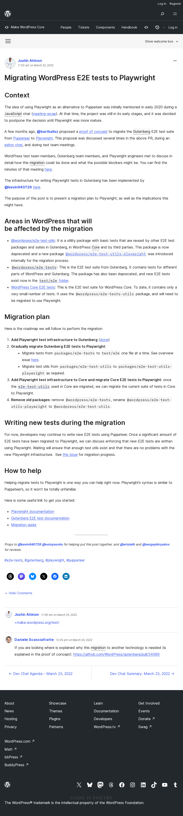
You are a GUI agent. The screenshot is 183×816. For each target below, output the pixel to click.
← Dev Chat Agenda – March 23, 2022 (41, 673)
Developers (103, 719)
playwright (54, 560)
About (9, 703)
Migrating (20, 77)
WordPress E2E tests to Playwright (96, 77)
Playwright (44, 138)
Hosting (10, 719)
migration (37, 162)
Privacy (10, 727)
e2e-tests (13, 560)
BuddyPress (16, 765)
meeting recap (44, 113)
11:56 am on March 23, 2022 (59, 614)
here (48, 169)
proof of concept (93, 131)
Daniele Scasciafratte (34, 639)
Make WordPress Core (27, 27)
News (9, 711)
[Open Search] (162, 13)
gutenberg (34, 560)
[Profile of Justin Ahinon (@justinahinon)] (10, 64)
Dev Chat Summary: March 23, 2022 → (142, 673)
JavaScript (13, 113)
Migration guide (23, 525)
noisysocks (52, 544)
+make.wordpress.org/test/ (37, 622)
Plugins (54, 719)
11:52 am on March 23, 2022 (36, 65)
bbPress (13, 757)
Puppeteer (21, 138)
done (104, 339)
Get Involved (149, 703)
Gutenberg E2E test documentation (40, 518)
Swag (145, 727)
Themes (55, 711)
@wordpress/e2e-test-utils (33, 240)
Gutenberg (141, 131)
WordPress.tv (107, 727)
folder (53, 280)
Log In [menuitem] (162, 3)
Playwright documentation (32, 511)
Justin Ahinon (30, 60)
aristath (127, 544)
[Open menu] (176, 13)
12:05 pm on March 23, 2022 (74, 640)
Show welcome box (159, 41)
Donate (146, 719)
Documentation (106, 711)
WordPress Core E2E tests (33, 287)
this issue (70, 454)
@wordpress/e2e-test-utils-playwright (106, 254)
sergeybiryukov (155, 544)
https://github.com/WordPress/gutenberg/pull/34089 (116, 654)
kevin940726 (18, 187)
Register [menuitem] (175, 3)
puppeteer (75, 560)
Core (96, 247)
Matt (10, 749)
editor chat (13, 145)
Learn (98, 703)
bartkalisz (47, 131)
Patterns (56, 727)
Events (144, 711)
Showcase (57, 703)
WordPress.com (19, 741)
